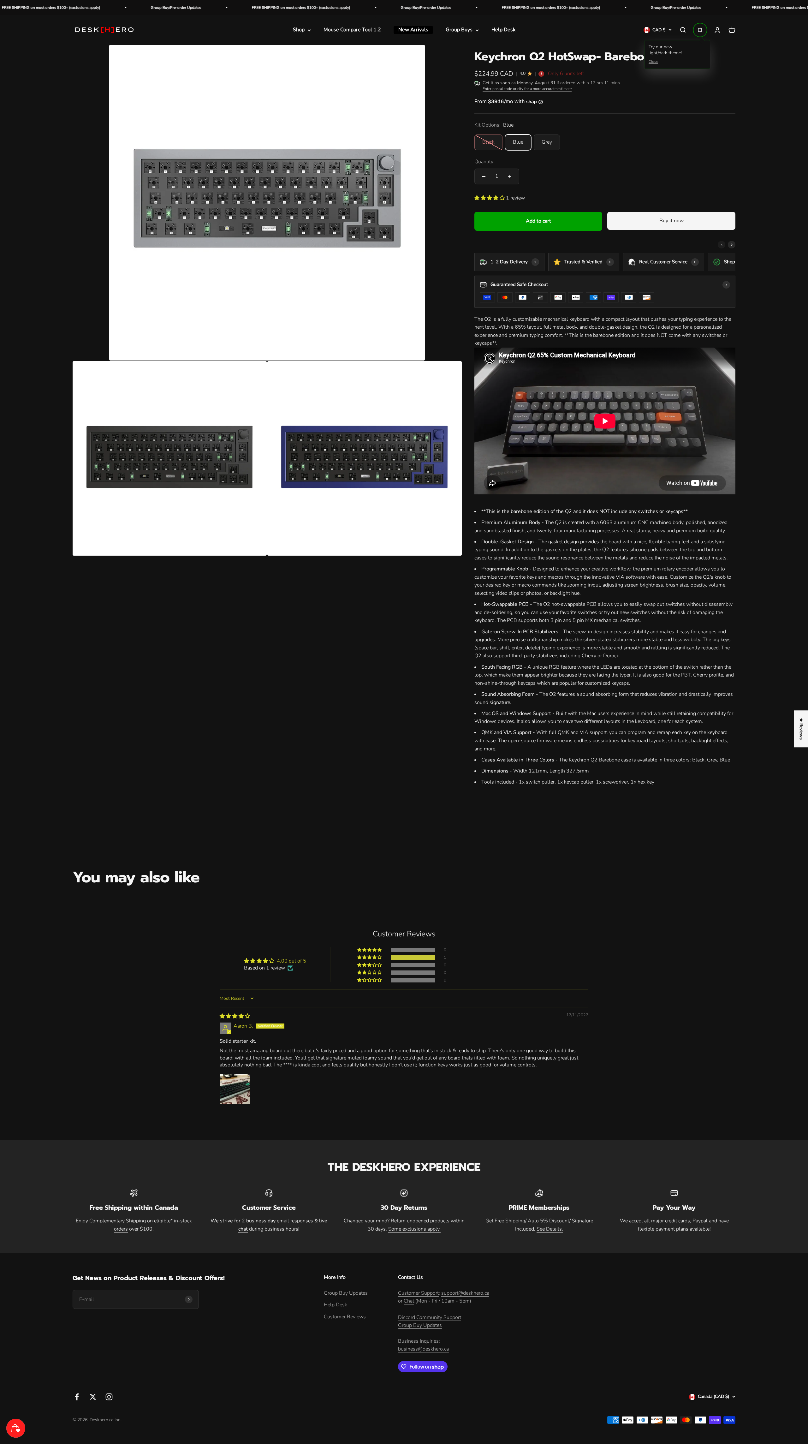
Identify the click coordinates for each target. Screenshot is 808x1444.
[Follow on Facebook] (77, 1397)
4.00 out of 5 (291, 961)
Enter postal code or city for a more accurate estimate (527, 88)
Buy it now (671, 220)
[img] (235, 1016)
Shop (299, 30)
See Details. (550, 1229)
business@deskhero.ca (423, 1349)
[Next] (731, 244)
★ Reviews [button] (801, 729)
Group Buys (459, 30)
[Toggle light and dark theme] (700, 30)
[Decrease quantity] (484, 176)
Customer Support (418, 1293)
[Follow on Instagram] (109, 1397)
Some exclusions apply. (414, 1229)
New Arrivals (413, 30)
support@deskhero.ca (465, 1293)
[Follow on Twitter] (93, 1397)
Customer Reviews (345, 1316)
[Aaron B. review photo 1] (235, 1089)
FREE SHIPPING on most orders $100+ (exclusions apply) (191, 7)
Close (653, 61)
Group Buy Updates (346, 1293)
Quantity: (484, 161)
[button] (490, 197)
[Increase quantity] (510, 176)
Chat (409, 1301)
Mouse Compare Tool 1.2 (352, 30)
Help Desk (503, 30)
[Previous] (721, 244)
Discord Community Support (429, 1317)
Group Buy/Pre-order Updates (66, 7)
